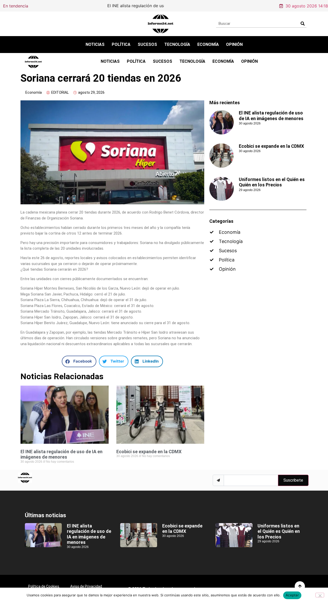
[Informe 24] (160, 23)
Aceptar (292, 595)
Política (121, 44)
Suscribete (293, 480)
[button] (79, 361)
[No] (319, 595)
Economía (208, 44)
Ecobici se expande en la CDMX (148, 451)
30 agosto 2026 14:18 (306, 5)
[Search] (302, 23)
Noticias (95, 44)
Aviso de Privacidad (86, 586)
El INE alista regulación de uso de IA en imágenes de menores (103, 5)
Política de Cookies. (44, 586)
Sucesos (147, 44)
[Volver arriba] (300, 586)
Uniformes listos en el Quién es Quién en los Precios (272, 182)
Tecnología (177, 44)
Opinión (234, 44)
